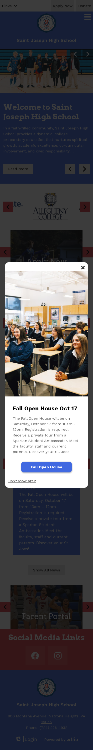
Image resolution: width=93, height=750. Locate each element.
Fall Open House (46, 467)
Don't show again (22, 481)
